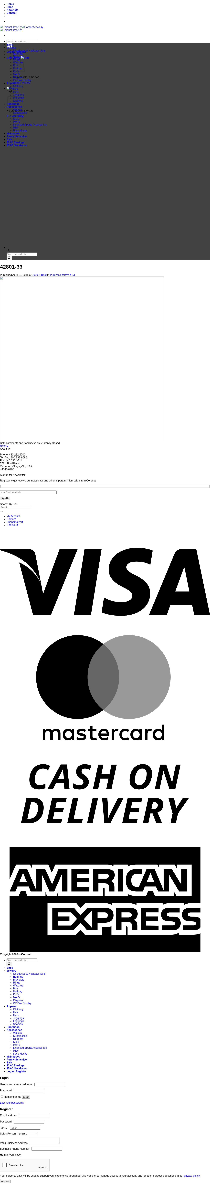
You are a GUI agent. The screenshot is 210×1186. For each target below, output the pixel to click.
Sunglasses (20, 112)
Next (4, 446)
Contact (11, 13)
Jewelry (11, 47)
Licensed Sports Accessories (30, 124)
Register (5, 1181)
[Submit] (1, 511)
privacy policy (192, 1175)
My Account (13, 516)
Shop (10, 7)
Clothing (18, 86)
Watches (18, 985)
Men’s (16, 74)
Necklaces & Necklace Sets (29, 50)
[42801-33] (82, 440)
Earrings (18, 53)
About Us (12, 10)
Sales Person (9, 1133)
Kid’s (16, 118)
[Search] (9, 258)
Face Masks (20, 130)
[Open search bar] (8, 251)
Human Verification (12, 1154)
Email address (9, 1115)
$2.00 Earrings (15, 142)
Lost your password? (12, 1102)
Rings (16, 982)
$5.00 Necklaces (17, 145)
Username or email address (17, 1084)
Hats (16, 92)
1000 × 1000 (39, 275)
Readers (18, 115)
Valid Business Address (15, 1143)
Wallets (17, 109)
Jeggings (18, 95)
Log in (26, 1097)
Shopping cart (15, 522)
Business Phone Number (16, 1148)
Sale (9, 139)
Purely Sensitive (17, 136)
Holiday (17, 991)
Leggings (18, 98)
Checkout (12, 525)
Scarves (18, 1024)
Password (6, 1090)
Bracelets (18, 56)
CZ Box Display (22, 80)
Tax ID (5, 1127)
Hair (15, 89)
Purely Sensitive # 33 (62, 275)
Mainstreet (13, 133)
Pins (15, 988)
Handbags (13, 1027)
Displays (18, 77)
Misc (16, 127)
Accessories (14, 106)
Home (10, 4)
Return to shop (21, 82)
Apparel (11, 83)
